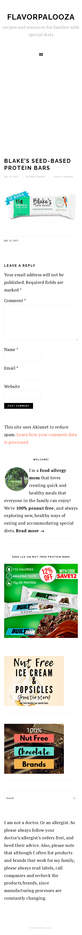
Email (11, 368)
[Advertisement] (41, 103)
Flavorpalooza (41, 17)
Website (12, 386)
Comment (15, 300)
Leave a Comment (63, 176)
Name (11, 349)
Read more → (30, 530)
